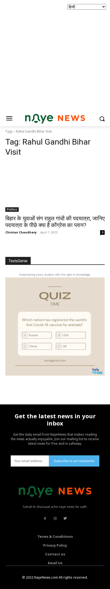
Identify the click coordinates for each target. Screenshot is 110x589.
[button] (102, 119)
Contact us (55, 554)
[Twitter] (65, 518)
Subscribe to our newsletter (74, 461)
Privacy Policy (55, 545)
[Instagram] (55, 518)
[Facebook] (44, 518)
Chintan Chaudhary (21, 232)
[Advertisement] (55, 55)
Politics (12, 209)
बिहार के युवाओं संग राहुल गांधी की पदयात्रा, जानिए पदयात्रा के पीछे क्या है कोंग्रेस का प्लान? (55, 221)
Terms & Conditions (55, 536)
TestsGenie (18, 261)
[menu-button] (9, 119)
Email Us (55, 562)
